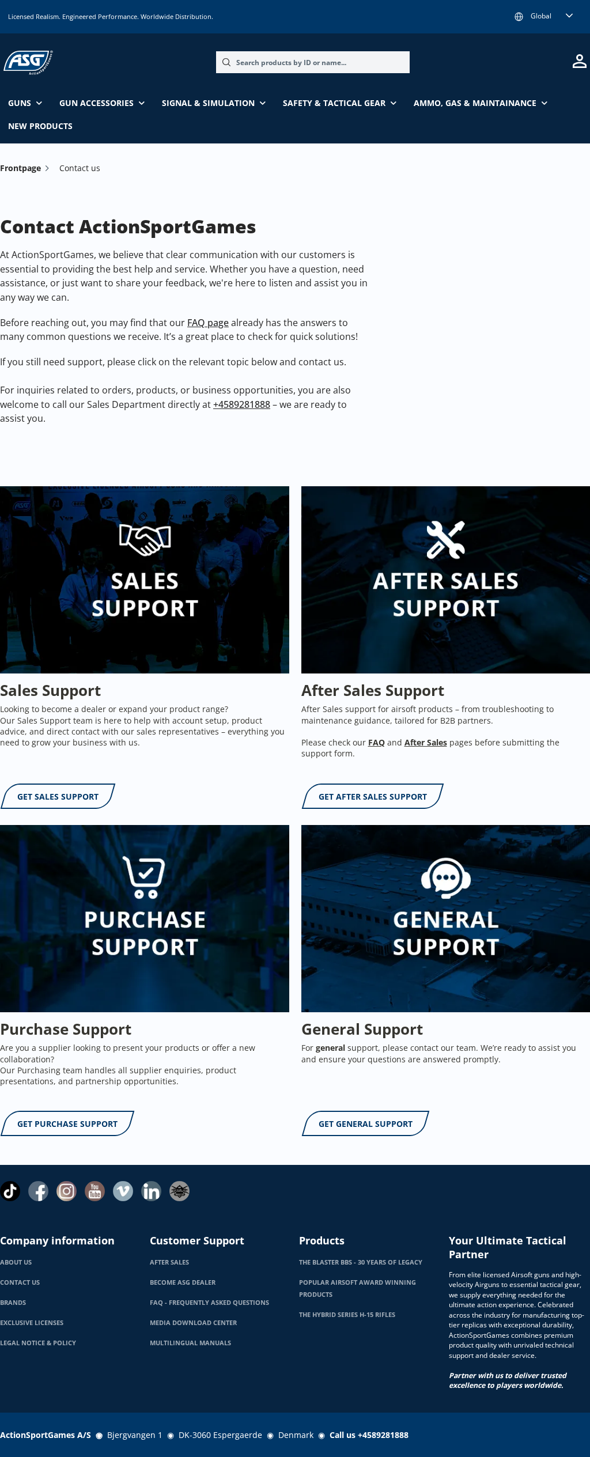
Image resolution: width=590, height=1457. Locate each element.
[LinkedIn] (151, 1191)
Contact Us (20, 1282)
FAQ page (208, 322)
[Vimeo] (123, 1191)
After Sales (169, 1262)
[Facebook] (38, 1191)
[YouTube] (95, 1191)
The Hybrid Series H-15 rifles (347, 1315)
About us (16, 1262)
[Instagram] (66, 1191)
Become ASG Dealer (182, 1282)
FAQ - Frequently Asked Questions (209, 1303)
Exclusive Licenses (31, 1323)
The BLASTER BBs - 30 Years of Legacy (360, 1262)
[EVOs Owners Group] (179, 1191)
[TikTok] (10, 1191)
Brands (13, 1303)
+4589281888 (241, 404)
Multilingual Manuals (190, 1343)
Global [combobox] (541, 16)
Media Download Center (193, 1323)
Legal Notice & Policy (38, 1343)
